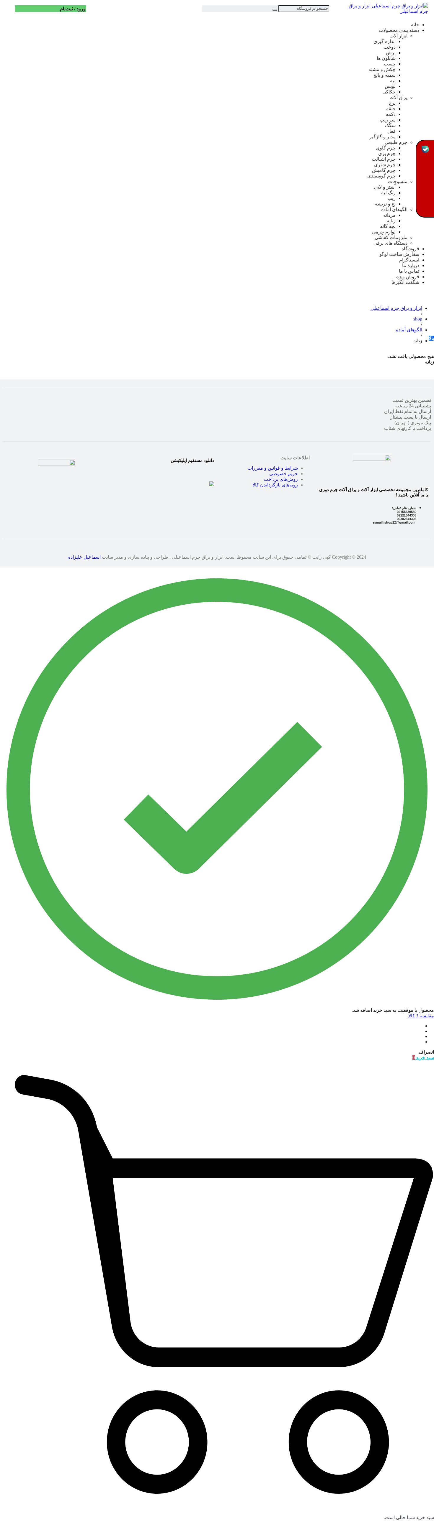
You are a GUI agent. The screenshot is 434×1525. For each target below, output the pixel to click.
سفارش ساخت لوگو (399, 254)
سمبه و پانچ (384, 75)
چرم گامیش (384, 170)
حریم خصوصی (283, 473)
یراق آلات (398, 97)
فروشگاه (410, 248)
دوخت (390, 47)
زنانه (391, 220)
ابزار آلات (398, 35)
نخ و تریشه (385, 203)
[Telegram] (425, 164)
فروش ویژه (407, 276)
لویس (390, 86)
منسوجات (397, 181)
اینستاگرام (409, 259)
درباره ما (410, 265)
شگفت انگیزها (405, 282)
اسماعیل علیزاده (84, 557)
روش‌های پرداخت (281, 479)
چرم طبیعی (396, 142)
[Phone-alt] (425, 208)
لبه (393, 80)
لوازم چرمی (384, 231)
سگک (390, 125)
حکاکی (389, 91)
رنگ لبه (388, 192)
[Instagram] (425, 178)
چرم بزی (387, 153)
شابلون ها (386, 58)
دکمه (391, 114)
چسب (390, 63)
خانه (415, 24)
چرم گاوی (386, 147)
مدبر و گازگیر (382, 136)
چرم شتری (385, 164)
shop (417, 318)
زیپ (391, 198)
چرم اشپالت (384, 159)
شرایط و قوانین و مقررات (272, 468)
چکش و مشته (382, 69)
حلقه (391, 108)
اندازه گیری (384, 41)
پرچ (392, 103)
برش (391, 52)
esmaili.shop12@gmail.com (394, 522)
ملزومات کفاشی (391, 237)
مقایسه (421, 1015)
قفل (391, 131)
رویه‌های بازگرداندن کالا (275, 484)
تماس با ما (409, 271)
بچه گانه (388, 226)
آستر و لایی (385, 187)
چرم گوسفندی (381, 175)
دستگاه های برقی (390, 243)
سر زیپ (388, 119)
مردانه (389, 215)
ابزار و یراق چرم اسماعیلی (396, 308)
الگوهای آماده (394, 209)
